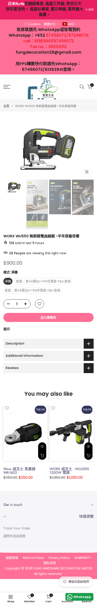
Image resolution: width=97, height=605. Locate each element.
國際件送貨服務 (14, 536)
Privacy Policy (59, 558)
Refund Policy (33, 558)
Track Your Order (16, 528)
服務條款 (12, 558)
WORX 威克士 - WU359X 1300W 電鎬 (69, 470)
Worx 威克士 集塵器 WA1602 (19, 470)
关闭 (91, 9)
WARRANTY (82, 558)
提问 (6, 329)
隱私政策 (49, 563)
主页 (6, 106)
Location (34, 24)
